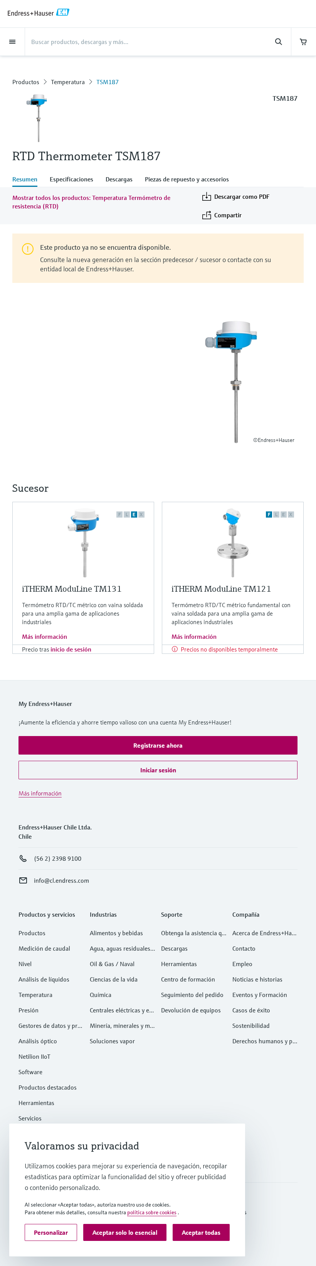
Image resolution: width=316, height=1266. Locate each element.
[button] (158, 745)
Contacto (243, 948)
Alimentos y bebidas (116, 933)
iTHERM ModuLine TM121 (221, 589)
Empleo (242, 964)
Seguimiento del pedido (192, 995)
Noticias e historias (257, 979)
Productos (25, 82)
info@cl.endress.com (61, 880)
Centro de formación (188, 979)
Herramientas (36, 1103)
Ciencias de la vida (114, 979)
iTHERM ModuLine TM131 (72, 589)
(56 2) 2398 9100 (57, 858)
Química (100, 995)
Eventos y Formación (259, 995)
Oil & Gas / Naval (112, 964)
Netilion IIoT (34, 1056)
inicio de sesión (70, 649)
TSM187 (107, 82)
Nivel (25, 964)
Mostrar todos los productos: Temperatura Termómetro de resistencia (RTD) (91, 202)
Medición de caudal (44, 948)
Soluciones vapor (112, 1041)
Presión (28, 1010)
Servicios (30, 1118)
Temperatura (68, 82)
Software (30, 1072)
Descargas (174, 948)
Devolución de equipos (191, 1010)
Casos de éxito (251, 1010)
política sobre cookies (151, 1212)
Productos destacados (47, 1087)
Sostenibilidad (251, 1025)
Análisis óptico (37, 1041)
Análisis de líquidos (43, 979)
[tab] (28, 180)
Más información (44, 636)
